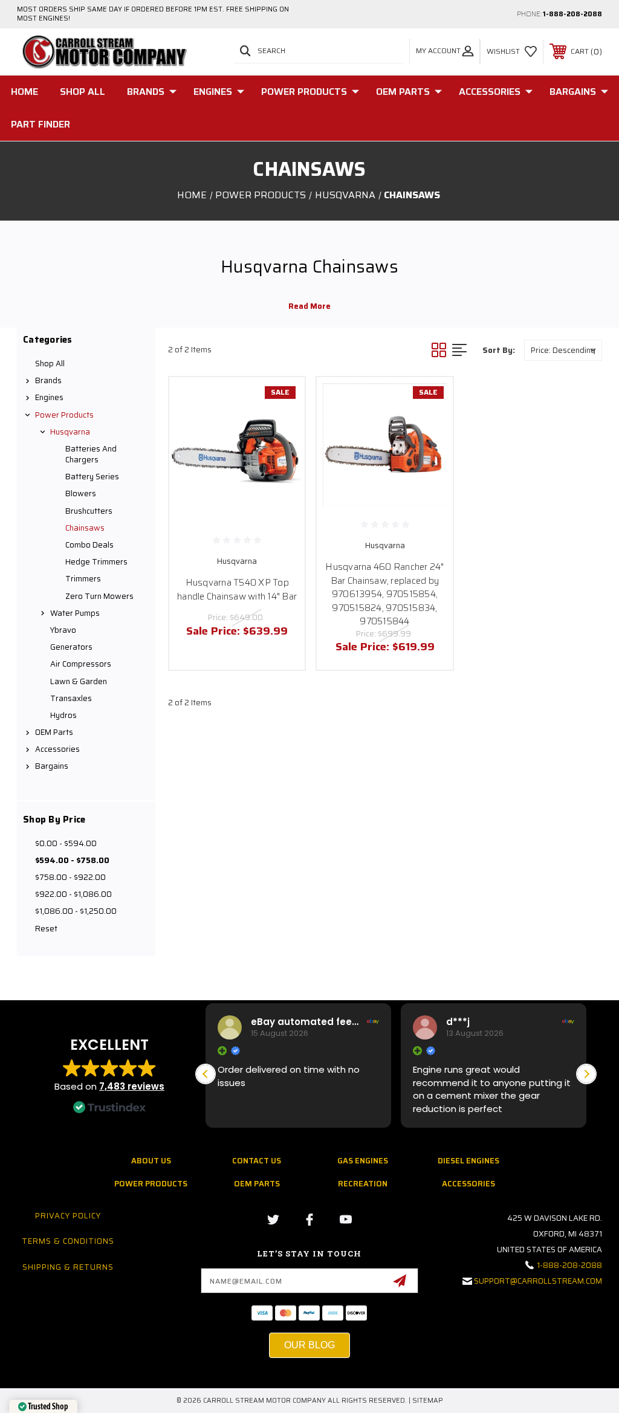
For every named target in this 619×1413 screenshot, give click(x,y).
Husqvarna (70, 431)
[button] (586, 1074)
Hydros (63, 715)
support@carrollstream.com (538, 1281)
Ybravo (63, 630)
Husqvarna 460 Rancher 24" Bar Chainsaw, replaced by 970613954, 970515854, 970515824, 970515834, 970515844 (384, 594)
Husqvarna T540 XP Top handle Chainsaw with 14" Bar (237, 589)
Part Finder (40, 124)
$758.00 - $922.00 (70, 877)
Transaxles (71, 698)
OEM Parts (403, 91)
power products (150, 1183)
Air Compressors (80, 664)
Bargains (572, 91)
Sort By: (498, 350)
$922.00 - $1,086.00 (73, 894)
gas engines (362, 1160)
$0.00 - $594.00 (66, 843)
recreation (362, 1183)
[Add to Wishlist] (280, 429)
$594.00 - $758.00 (72, 860)
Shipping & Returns (68, 1267)
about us (151, 1160)
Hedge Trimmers (96, 561)
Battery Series (92, 476)
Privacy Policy (68, 1215)
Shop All (82, 91)
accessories (468, 1183)
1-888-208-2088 (572, 14)
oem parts (257, 1183)
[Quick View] (280, 400)
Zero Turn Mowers (99, 596)
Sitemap (427, 1400)
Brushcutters (88, 511)
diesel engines (468, 1160)
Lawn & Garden (78, 681)
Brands (145, 91)
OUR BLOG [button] (309, 1345)
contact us (256, 1160)
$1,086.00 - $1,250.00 (76, 911)
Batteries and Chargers (91, 454)
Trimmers (83, 578)
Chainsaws (85, 528)
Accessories (489, 91)
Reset (46, 928)
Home (24, 91)
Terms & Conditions (68, 1241)
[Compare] (280, 458)
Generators (71, 647)
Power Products (304, 91)
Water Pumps (75, 613)
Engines (212, 91)
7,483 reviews (131, 1086)
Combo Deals (89, 544)
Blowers (80, 493)
